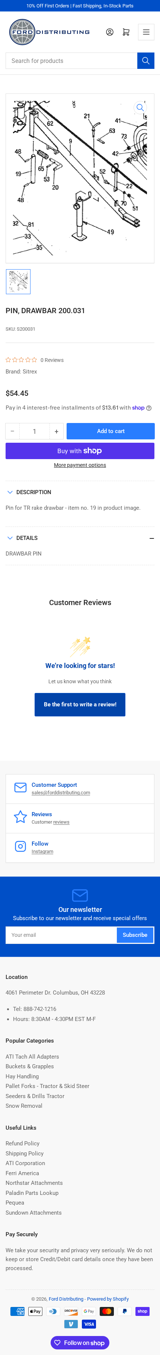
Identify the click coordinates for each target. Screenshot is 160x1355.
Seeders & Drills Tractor (35, 1096)
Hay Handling (22, 1076)
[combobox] (80, 61)
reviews (61, 822)
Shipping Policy (25, 1153)
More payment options (80, 465)
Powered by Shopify (108, 1299)
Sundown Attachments (34, 1212)
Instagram (42, 851)
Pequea (15, 1202)
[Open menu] (146, 32)
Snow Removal (24, 1106)
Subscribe (135, 935)
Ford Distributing (66, 1299)
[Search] (146, 61)
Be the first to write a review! (80, 704)
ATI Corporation (25, 1163)
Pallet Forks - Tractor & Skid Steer (47, 1086)
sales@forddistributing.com (61, 792)
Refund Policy (22, 1143)
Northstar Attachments (34, 1183)
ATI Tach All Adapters (32, 1056)
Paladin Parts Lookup (32, 1193)
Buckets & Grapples (30, 1066)
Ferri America (22, 1173)
